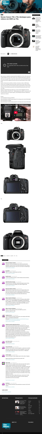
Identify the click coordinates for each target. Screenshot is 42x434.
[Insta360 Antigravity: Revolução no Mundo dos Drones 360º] (33, 25)
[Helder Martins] (8, 54)
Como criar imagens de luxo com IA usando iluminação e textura (38, 42)
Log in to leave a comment (10, 267)
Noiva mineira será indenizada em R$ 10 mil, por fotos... (23, 407)
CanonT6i (11, 255)
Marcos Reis (8, 362)
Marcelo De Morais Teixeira (11, 262)
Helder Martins (14, 53)
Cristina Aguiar (8, 354)
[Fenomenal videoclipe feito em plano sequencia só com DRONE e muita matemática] (17, 401)
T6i (14, 255)
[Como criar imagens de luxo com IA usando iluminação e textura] (33, 41)
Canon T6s (8, 255)
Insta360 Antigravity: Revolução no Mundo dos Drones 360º (38, 26)
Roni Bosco (8, 383)
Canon (4, 255)
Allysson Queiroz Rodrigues (11, 297)
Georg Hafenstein (9, 346)
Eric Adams (8, 270)
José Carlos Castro (9, 341)
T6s (16, 255)
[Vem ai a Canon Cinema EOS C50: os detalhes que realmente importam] (33, 30)
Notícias (2, 14)
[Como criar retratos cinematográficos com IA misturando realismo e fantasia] (33, 36)
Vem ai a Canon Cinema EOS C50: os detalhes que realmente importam (38, 32)
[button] (40, 12)
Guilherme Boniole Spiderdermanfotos (13, 324)
